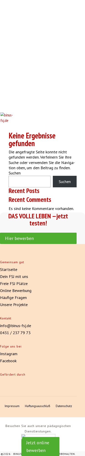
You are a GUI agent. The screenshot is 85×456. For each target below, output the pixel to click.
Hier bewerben (19, 238)
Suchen (15, 173)
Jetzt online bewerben (37, 446)
